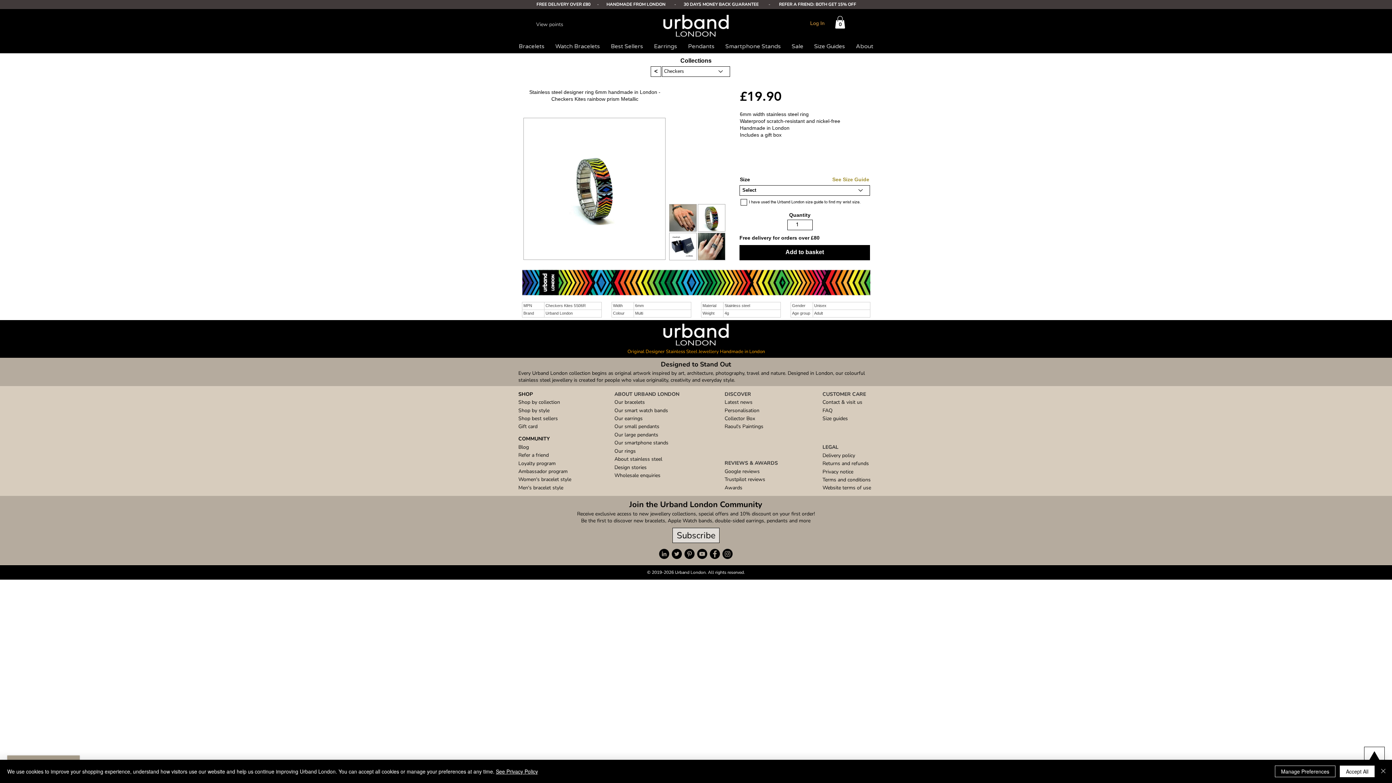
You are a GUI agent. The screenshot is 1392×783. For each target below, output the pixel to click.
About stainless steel (638, 459)
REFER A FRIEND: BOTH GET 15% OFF (817, 4)
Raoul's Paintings (744, 426)
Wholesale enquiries (637, 475)
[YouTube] (702, 554)
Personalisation (742, 410)
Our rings (625, 451)
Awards (733, 487)
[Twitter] (677, 554)
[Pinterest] (689, 554)
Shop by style (534, 410)
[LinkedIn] (664, 554)
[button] (840, 22)
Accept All (1357, 771)
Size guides (835, 418)
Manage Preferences (1305, 771)
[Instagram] (727, 554)
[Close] (1383, 771)
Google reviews (742, 471)
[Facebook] (715, 554)
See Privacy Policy (517, 771)
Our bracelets (629, 402)
